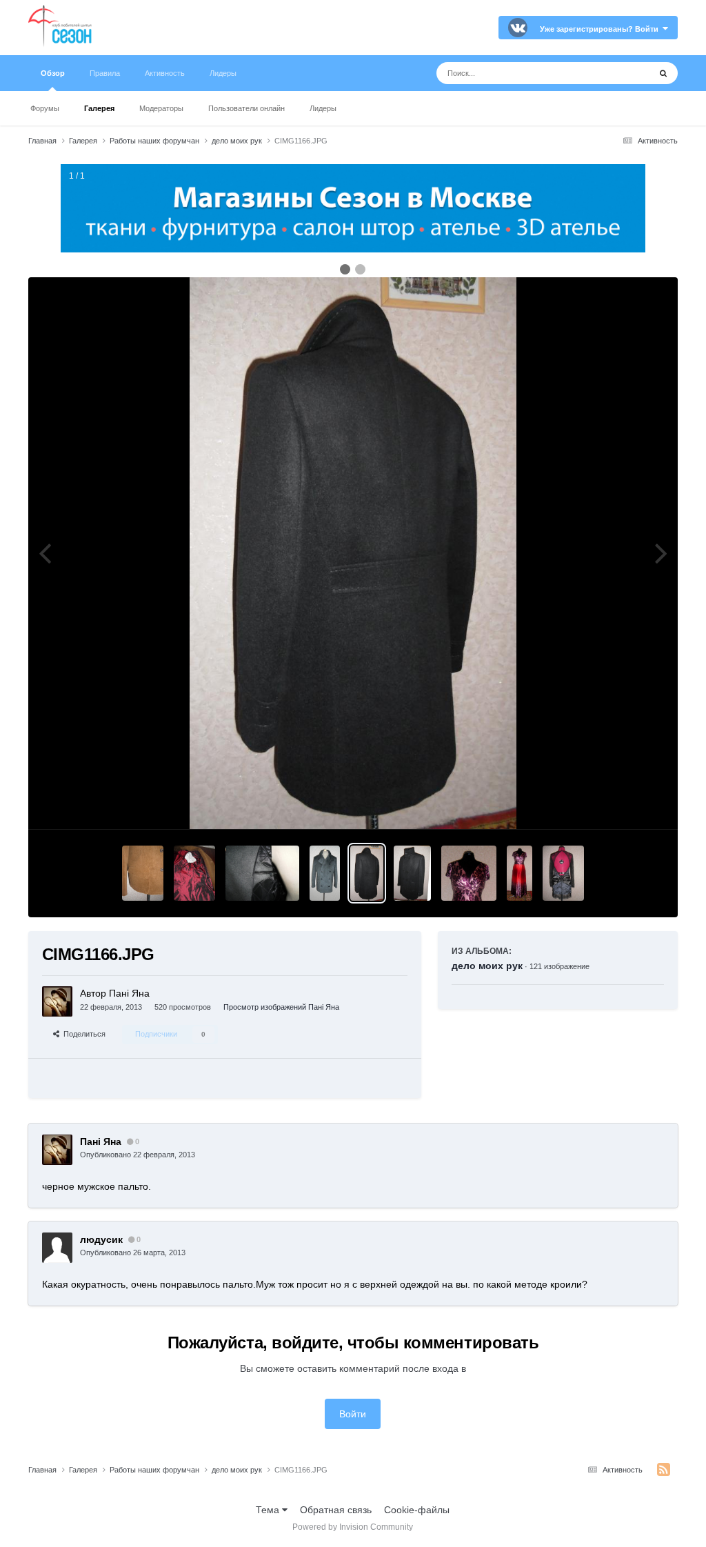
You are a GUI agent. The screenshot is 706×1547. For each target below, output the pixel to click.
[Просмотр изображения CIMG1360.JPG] (563, 873)
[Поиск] (663, 73)
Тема (269, 1509)
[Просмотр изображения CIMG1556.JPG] (325, 873)
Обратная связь (336, 1509)
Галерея (99, 108)
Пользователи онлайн (246, 108)
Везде (618, 73)
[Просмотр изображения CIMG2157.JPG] (519, 873)
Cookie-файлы (417, 1509)
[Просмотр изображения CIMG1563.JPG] (262, 873)
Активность (165, 73)
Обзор (53, 73)
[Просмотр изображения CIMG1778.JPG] (142, 873)
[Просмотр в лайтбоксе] (353, 553)
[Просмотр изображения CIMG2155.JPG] (468, 873)
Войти (352, 1413)
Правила (105, 73)
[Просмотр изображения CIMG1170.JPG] (412, 873)
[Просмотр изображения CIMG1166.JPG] (366, 873)
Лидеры (323, 108)
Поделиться (82, 1034)
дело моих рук (487, 965)
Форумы (44, 108)
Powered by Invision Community (352, 1527)
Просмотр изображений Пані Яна (281, 1007)
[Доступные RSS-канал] (663, 1469)
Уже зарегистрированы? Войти (601, 29)
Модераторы (161, 108)
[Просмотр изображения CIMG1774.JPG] (194, 873)
